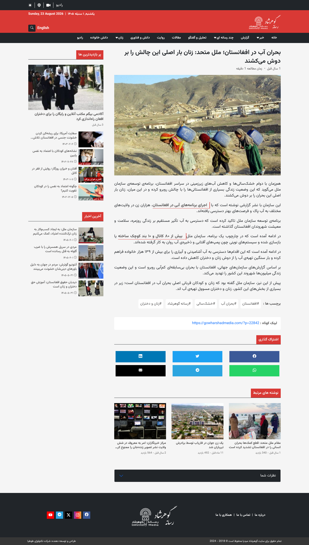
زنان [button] (120, 37)
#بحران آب (228, 304)
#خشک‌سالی (206, 304)
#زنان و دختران (151, 304)
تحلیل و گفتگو (197, 37)
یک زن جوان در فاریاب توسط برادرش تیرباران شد (199, 445)
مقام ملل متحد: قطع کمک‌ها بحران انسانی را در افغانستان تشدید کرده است (255, 445)
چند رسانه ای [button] (225, 37)
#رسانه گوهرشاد (179, 304)
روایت (161, 37)
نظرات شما (268, 475)
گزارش (245, 37)
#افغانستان (250, 304)
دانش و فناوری (140, 37)
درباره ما (260, 515)
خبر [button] (261, 37)
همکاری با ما (224, 515)
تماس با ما (243, 515)
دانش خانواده (99, 37)
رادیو (59, 5)
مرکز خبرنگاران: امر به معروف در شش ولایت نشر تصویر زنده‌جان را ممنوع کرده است (140, 447)
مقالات (176, 37)
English (43, 28)
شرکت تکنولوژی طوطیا (38, 541)
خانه (274, 37)
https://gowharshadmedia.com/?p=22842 (225, 323)
